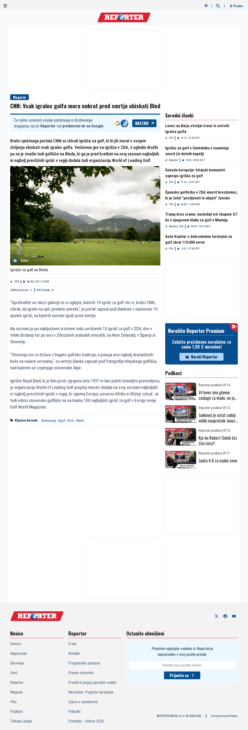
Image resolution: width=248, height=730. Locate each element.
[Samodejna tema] (206, 5)
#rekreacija (48, 421)
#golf (62, 421)
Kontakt (74, 653)
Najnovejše (18, 653)
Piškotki (74, 711)
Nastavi (142, 123)
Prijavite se (179, 675)
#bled (80, 421)
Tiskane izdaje (21, 721)
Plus (13, 702)
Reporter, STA (176, 226)
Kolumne (16, 682)
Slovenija (17, 663)
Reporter (173, 160)
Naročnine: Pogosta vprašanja (90, 692)
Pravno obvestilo (81, 673)
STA (16, 281)
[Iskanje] (218, 6)
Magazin (19, 97)
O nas (72, 644)
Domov (15, 644)
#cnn (70, 421)
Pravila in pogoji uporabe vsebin (92, 682)
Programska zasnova (84, 663)
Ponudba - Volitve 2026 (86, 721)
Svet (13, 673)
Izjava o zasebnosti (83, 702)
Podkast (16, 711)
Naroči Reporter (204, 357)
